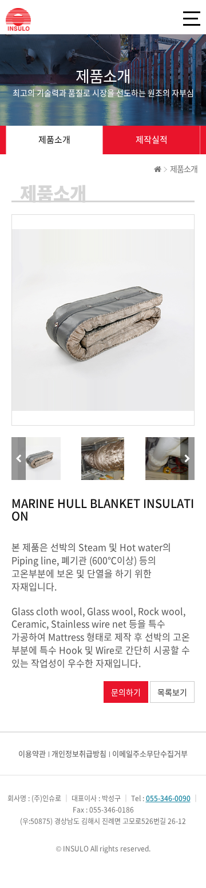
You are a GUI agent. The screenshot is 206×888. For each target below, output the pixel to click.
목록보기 (172, 692)
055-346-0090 (168, 798)
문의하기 (126, 692)
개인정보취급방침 (79, 753)
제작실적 (152, 139)
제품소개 (54, 139)
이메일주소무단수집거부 (150, 753)
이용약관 (32, 753)
